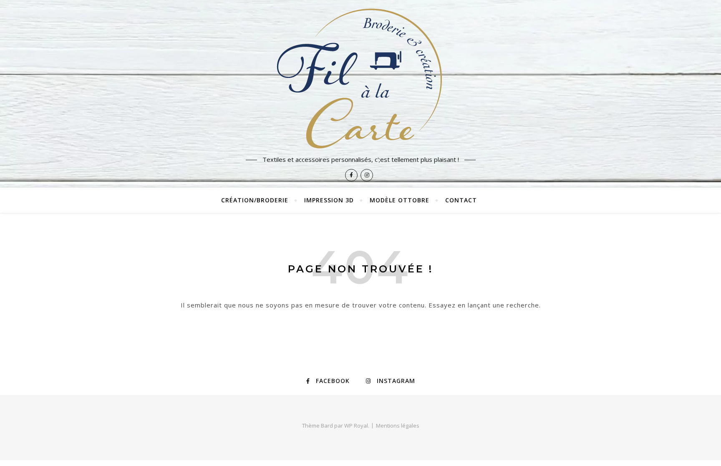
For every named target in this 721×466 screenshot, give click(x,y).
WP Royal (356, 425)
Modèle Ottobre (399, 200)
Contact (461, 200)
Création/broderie (254, 200)
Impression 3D (329, 200)
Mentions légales (397, 425)
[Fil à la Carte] (360, 77)
